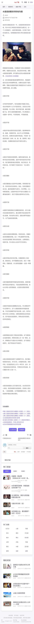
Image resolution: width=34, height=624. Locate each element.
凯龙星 (26, 537)
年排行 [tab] (23, 471)
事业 (17, 537)
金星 (17, 551)
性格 (26, 542)
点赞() (13, 429)
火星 (17, 528)
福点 (7, 537)
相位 (7, 546)
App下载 (16, 2)
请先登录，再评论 (12, 444)
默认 (15, 451)
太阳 (7, 542)
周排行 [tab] (7, 471)
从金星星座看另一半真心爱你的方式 (13, 422)
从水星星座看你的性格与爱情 (11, 418)
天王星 (26, 533)
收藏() (22, 429)
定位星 (26, 546)
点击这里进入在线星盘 (11, 76)
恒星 (26, 528)
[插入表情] (9, 448)
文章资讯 (10, 7)
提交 (27, 448)
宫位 (7, 533)
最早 (18, 451)
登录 (31, 2)
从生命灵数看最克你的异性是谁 (12, 424)
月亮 (17, 542)
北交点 (7, 528)
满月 (17, 533)
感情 (26, 551)
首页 (4, 7)
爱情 (7, 551)
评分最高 (29, 451)
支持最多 (23, 451)
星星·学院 (18, 7)
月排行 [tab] (15, 471)
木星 (17, 546)
